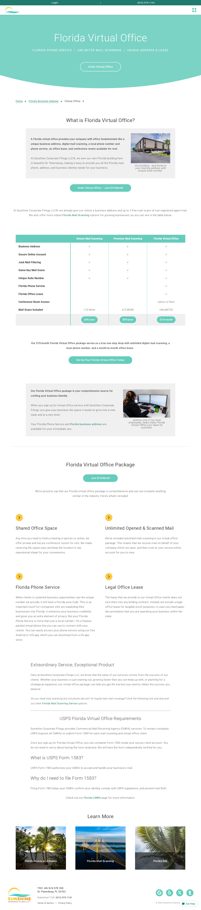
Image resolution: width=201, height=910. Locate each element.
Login (55, 2)
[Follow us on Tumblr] (189, 892)
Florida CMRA (92, 797)
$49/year (89, 319)
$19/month (166, 319)
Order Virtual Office (100, 66)
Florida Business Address (44, 101)
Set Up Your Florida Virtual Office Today (100, 360)
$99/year (127, 319)
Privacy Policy (65, 903)
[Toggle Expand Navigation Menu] (194, 10)
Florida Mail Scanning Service (59, 703)
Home (19, 101)
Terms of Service (45, 903)
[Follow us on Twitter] (179, 892)
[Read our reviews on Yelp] (169, 892)
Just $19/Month (100, 478)
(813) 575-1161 (146, 2)
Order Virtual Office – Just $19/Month (100, 187)
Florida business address (86, 424)
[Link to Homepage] (12, 10)
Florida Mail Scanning (76, 215)
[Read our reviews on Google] (159, 892)
